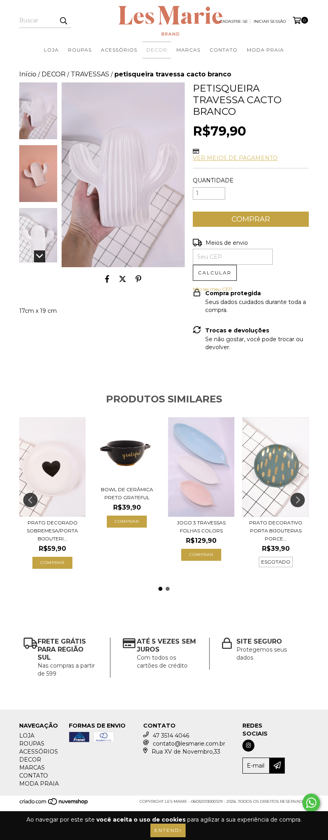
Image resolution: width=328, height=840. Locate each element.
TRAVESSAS (90, 74)
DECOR (156, 50)
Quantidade (213, 180)
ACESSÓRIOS (119, 50)
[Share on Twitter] (122, 279)
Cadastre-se (234, 21)
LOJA (51, 50)
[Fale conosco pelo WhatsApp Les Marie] (311, 803)
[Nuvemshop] (54, 803)
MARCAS (188, 50)
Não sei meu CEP (212, 289)
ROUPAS (80, 50)
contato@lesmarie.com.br (189, 743)
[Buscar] (63, 21)
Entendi (168, 830)
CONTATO (224, 50)
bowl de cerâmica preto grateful (127, 493)
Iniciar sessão (270, 21)
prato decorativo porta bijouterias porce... (275, 531)
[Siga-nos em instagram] (248, 746)
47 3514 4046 (171, 735)
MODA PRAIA (265, 50)
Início (27, 74)
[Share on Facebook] (107, 279)
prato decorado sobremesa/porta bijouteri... (52, 531)
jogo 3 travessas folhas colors (201, 527)
